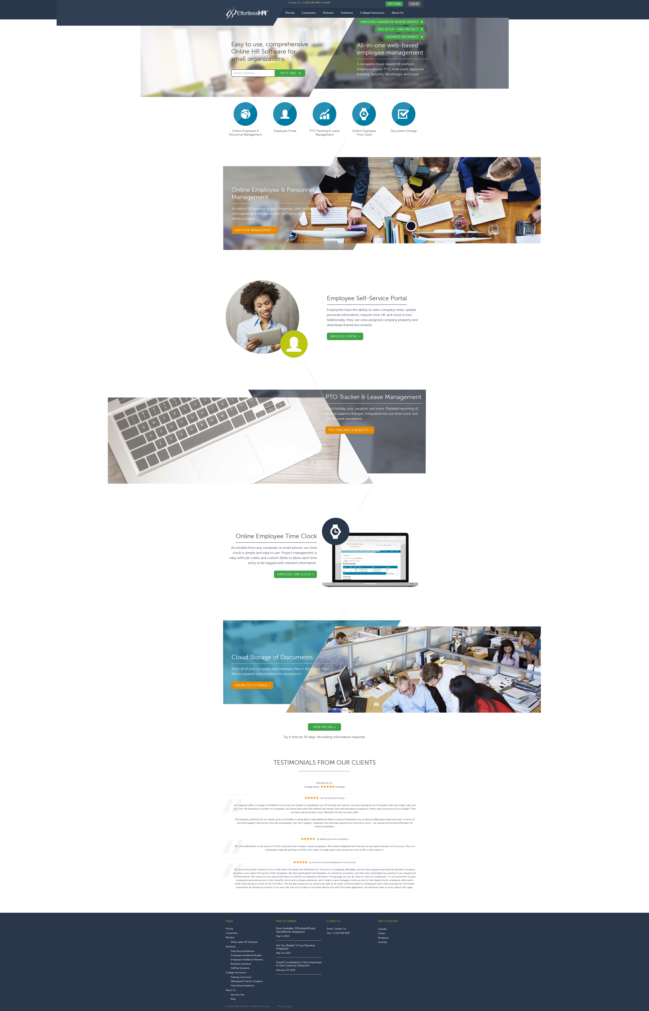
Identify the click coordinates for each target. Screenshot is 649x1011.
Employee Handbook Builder (246, 955)
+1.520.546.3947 (311, 2)
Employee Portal (343, 336)
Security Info (237, 994)
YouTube (382, 942)
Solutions (231, 946)
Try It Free (394, 4)
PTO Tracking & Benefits (348, 430)
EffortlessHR (249, 12)
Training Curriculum (241, 977)
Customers (231, 933)
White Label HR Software (244, 942)
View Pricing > (324, 727)
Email (327, 2)
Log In (414, 4)
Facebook (383, 938)
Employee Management (253, 230)
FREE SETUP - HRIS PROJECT (398, 29)
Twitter (381, 933)
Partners (230, 937)
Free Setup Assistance (242, 951)
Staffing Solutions (240, 968)
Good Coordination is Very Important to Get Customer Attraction (298, 964)
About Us (231, 990)
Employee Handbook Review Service (390, 22)
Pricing (229, 928)
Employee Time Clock (294, 574)
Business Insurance (403, 37)
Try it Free (288, 73)
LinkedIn (382, 929)
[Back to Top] (637, 998)
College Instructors (236, 972)
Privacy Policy (284, 1006)
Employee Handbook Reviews (247, 959)
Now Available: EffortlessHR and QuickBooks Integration (295, 930)
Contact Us (340, 928)
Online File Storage (251, 685)
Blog (233, 999)
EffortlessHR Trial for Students (247, 981)
